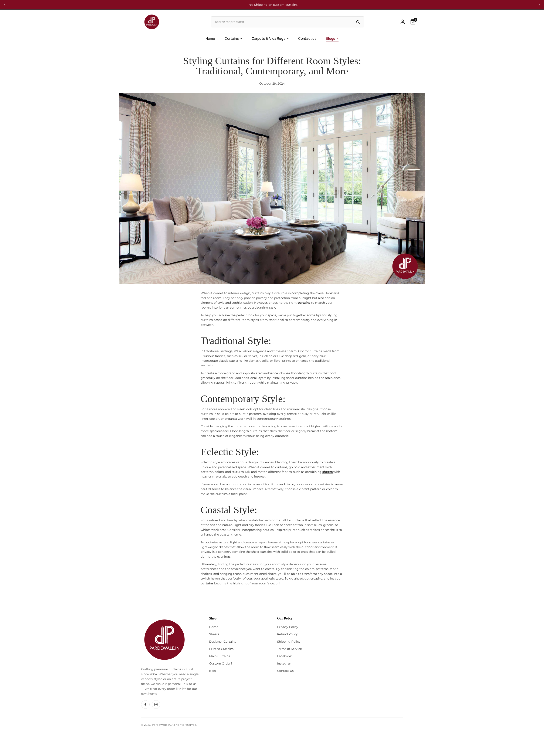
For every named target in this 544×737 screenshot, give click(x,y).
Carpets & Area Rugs (268, 38)
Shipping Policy (288, 641)
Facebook (284, 656)
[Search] (358, 22)
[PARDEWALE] (151, 21)
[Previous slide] (4, 4)
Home (210, 38)
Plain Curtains (219, 656)
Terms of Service (289, 649)
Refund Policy (287, 634)
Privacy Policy (287, 627)
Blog (212, 671)
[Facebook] (145, 704)
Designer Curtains (222, 641)
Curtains (231, 38)
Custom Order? (220, 663)
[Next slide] (539, 4)
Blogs (330, 38)
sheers (327, 472)
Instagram (284, 663)
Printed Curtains (221, 649)
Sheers (214, 634)
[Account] (402, 22)
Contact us (307, 38)
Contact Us (285, 671)
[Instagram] (156, 704)
